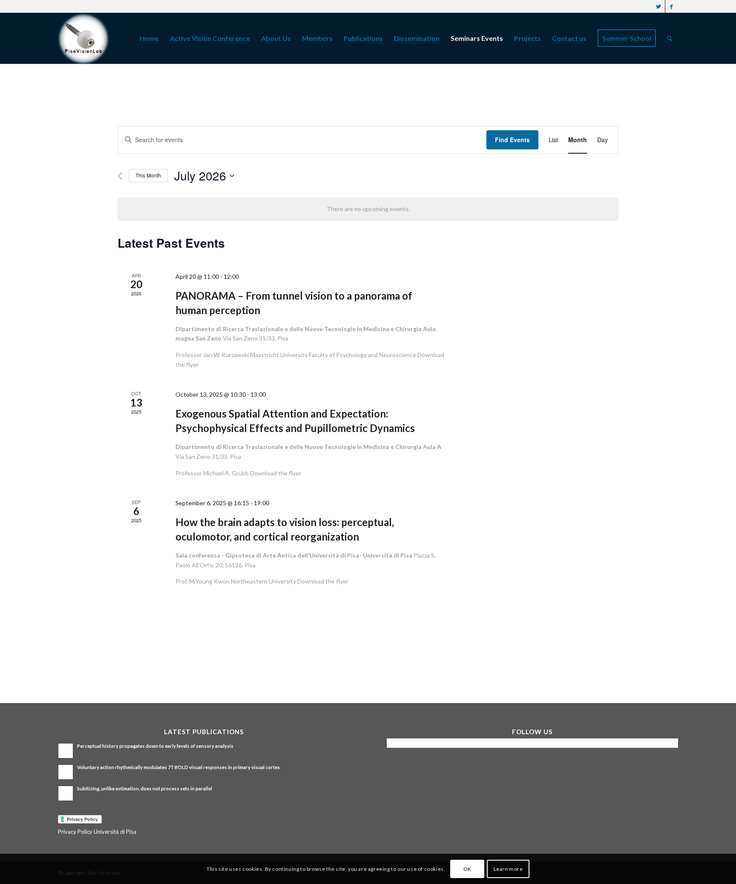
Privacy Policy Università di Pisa (97, 831)
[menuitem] (149, 38)
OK (467, 869)
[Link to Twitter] (659, 6)
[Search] (669, 38)
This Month (148, 175)
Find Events (512, 139)
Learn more (508, 869)
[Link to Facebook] (671, 6)
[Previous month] (120, 176)
